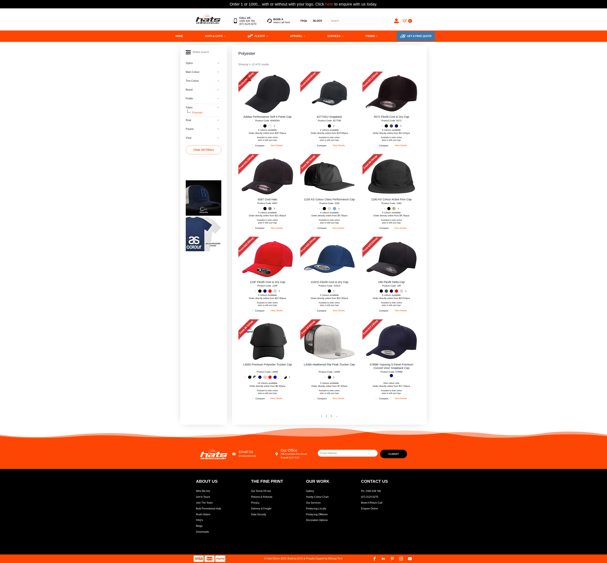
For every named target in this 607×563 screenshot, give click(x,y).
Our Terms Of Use (261, 491)
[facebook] (374, 558)
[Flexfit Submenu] (268, 36)
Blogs (199, 526)
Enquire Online (369, 508)
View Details (267, 91)
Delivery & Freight (261, 508)
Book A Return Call (371, 502)
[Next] (274, 126)
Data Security (258, 514)
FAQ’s (199, 520)
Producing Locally (316, 508)
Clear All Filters (203, 149)
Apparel (296, 36)
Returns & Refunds (261, 497)
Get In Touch (203, 497)
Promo (370, 36)
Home (179, 36)
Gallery (310, 491)
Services (333, 36)
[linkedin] (383, 558)
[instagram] (401, 558)
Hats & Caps (214, 36)
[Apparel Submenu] (305, 36)
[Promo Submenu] (378, 36)
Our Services (313, 502)
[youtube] (409, 558)
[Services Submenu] (343, 36)
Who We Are (203, 491)
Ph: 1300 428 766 (371, 491)
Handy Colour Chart (317, 497)
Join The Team (204, 502)
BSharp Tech (335, 558)
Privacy (255, 502)
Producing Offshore (317, 514)
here (328, 4)
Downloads (202, 531)
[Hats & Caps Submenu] (226, 36)
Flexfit (260, 36)
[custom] (392, 558)
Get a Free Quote (419, 36)
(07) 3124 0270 (369, 497)
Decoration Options (317, 520)
